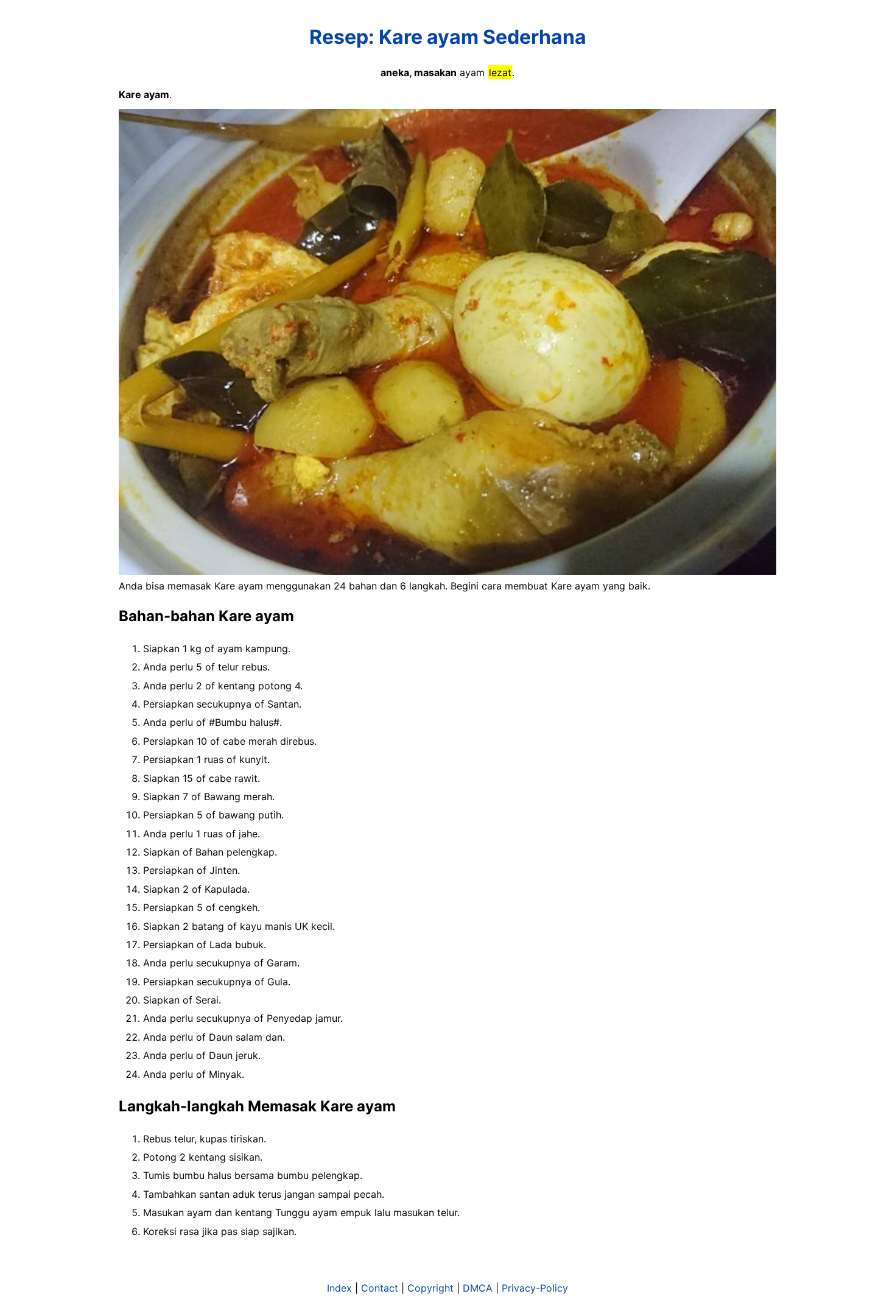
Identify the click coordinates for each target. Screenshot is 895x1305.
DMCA (478, 1288)
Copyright (430, 1288)
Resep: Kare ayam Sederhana (447, 37)
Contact (379, 1288)
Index (339, 1288)
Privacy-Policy (535, 1288)
